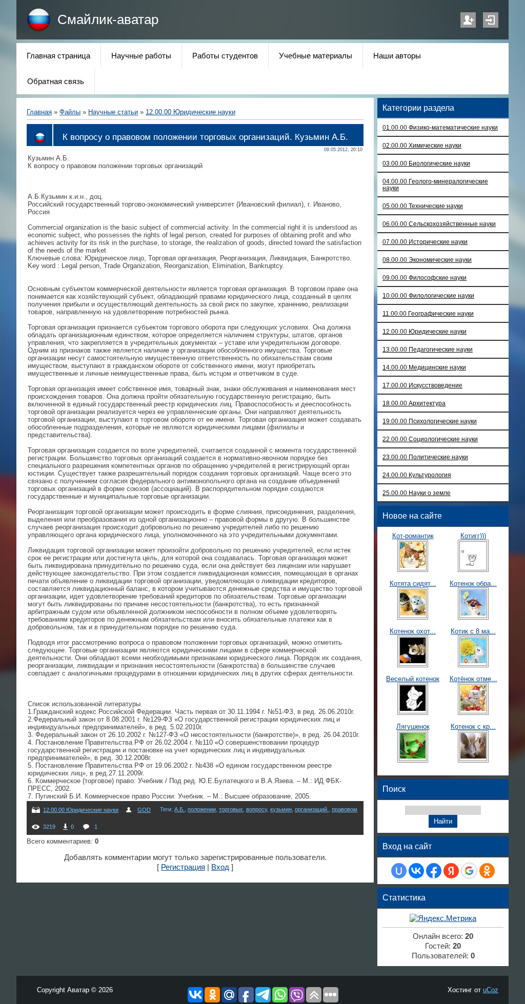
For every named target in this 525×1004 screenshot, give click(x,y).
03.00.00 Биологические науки (426, 163)
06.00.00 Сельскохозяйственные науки (439, 223)
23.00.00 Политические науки (425, 457)
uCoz (490, 990)
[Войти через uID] (399, 870)
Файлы (69, 112)
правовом (344, 809)
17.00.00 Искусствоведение (422, 385)
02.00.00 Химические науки (421, 145)
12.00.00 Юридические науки (190, 112)
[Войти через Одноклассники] (487, 870)
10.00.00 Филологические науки (428, 295)
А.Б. (179, 809)
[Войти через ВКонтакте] (416, 870)
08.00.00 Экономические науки (427, 259)
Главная (39, 112)
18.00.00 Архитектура (414, 403)
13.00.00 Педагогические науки (427, 349)
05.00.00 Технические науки (422, 205)
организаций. (312, 809)
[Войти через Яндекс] (451, 870)
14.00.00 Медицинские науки (424, 367)
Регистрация (468, 20)
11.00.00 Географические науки (428, 313)
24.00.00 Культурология (416, 475)
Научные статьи (113, 112)
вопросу (256, 809)
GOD (144, 810)
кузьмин (281, 809)
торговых (231, 809)
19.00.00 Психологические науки (429, 421)
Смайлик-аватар (107, 19)
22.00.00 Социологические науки (430, 439)
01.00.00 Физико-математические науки (440, 127)
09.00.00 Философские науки (424, 277)
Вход (490, 20)
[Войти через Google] (469, 871)
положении (202, 809)
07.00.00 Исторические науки (425, 241)
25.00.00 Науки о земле (416, 492)
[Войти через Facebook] (433, 870)
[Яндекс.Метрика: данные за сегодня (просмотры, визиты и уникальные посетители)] (443, 919)
